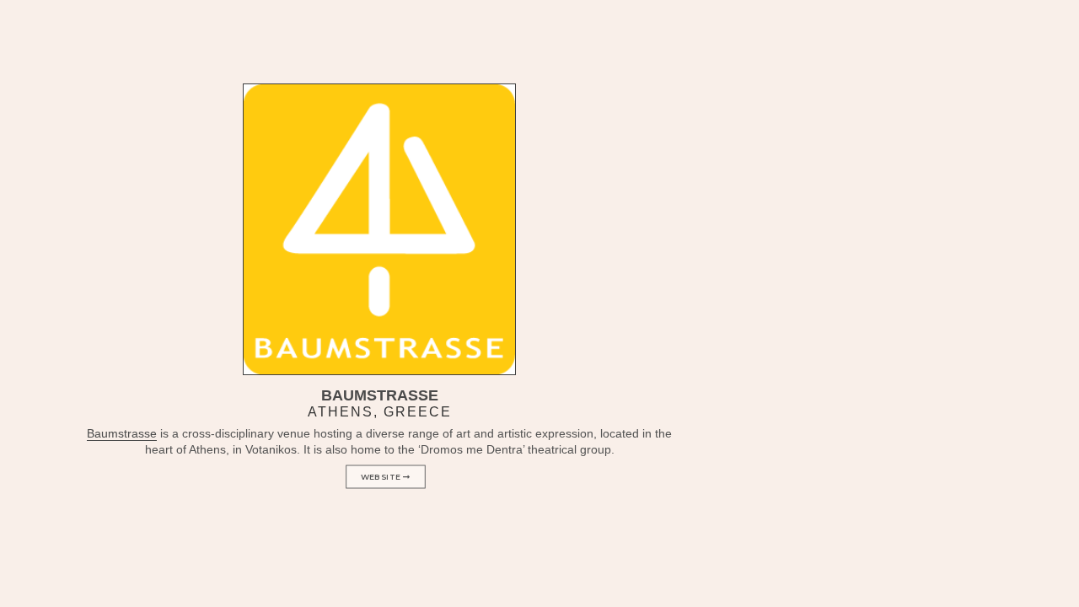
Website (382, 477)
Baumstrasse (122, 433)
